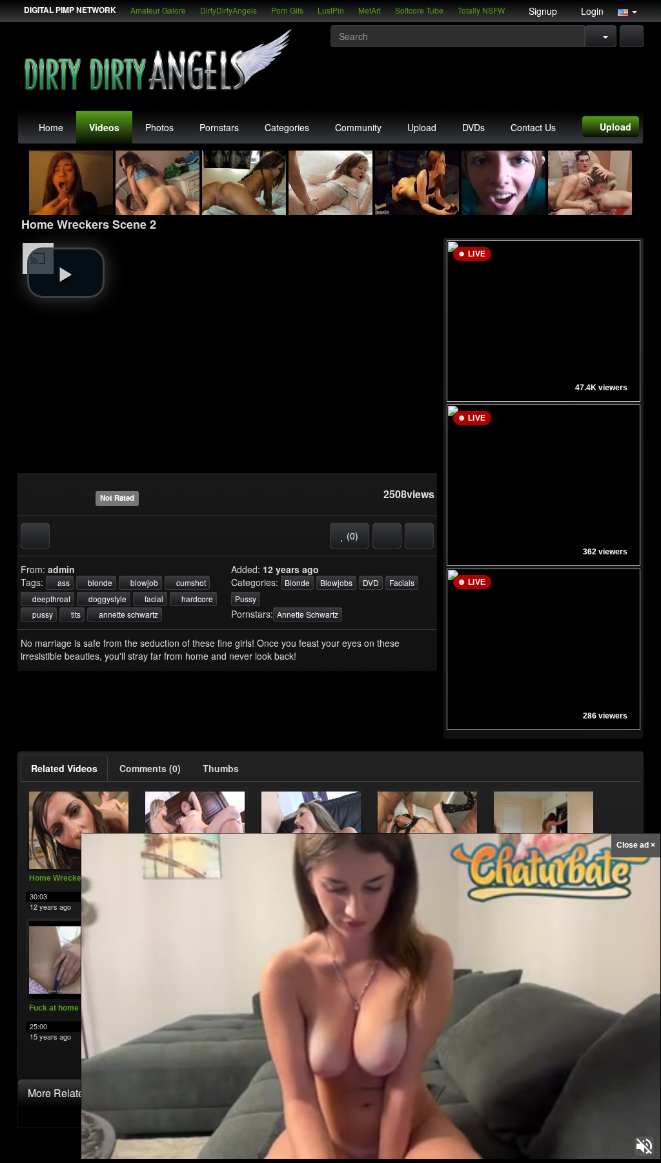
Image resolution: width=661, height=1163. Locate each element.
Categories (287, 127)
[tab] (64, 768)
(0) (351, 535)
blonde (99, 582)
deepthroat (50, 598)
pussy (41, 614)
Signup (541, 11)
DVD (371, 582)
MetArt (369, 10)
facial (153, 598)
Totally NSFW (481, 10)
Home (51, 127)
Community (358, 127)
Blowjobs (336, 582)
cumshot (190, 582)
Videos (104, 127)
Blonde (297, 582)
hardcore (196, 598)
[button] (627, 11)
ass (63, 582)
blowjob (143, 582)
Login (591, 11)
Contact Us (533, 127)
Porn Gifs (287, 10)
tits (75, 614)
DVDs (473, 127)
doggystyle (106, 598)
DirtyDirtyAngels (228, 10)
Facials (401, 582)
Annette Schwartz (307, 614)
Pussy (245, 598)
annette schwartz (127, 614)
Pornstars (219, 127)
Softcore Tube (419, 10)
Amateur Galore (158, 10)
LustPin (331, 10)
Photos (159, 127)
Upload (421, 127)
